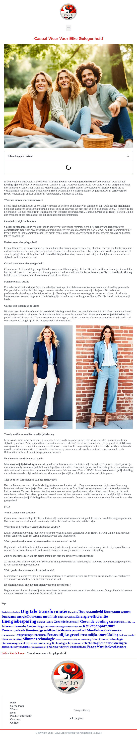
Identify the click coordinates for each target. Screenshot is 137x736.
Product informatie (21, 716)
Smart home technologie (107, 639)
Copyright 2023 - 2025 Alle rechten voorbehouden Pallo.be (68, 732)
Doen (13, 712)
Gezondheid (116, 621)
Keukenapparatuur (99, 626)
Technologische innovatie (68, 643)
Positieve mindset (127, 635)
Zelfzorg (121, 646)
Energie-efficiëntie (91, 616)
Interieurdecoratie (14, 626)
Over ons (15, 719)
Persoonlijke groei (62, 634)
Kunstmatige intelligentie (43, 630)
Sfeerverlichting (12, 639)
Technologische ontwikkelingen (105, 643)
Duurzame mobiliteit (42, 616)
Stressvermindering (38, 643)
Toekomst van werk (58, 646)
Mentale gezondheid (73, 630)
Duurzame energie (14, 616)
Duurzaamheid (90, 611)
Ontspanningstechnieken (31, 634)
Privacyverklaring (82, 710)
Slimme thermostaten (64, 639)
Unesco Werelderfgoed (101, 646)
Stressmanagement (13, 643)
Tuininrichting (78, 646)
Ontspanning (8, 635)
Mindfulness (96, 630)
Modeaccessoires (113, 630)
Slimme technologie (39, 639)
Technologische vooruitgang (16, 647)
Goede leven (17, 653)
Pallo (4, 653)
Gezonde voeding (94, 621)
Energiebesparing (19, 621)
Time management (38, 647)
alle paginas (76, 718)
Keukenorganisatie (13, 630)
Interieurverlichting (54, 626)
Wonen (14, 709)
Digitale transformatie (44, 611)
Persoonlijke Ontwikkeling (99, 634)
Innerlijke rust (129, 622)
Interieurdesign (35, 626)
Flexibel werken (45, 622)
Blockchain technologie (11, 612)
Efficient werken (66, 617)
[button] (68, 28)
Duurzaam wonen (117, 612)
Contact (14, 722)
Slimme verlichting (82, 639)
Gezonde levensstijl (66, 621)
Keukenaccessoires (73, 626)
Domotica (73, 612)
